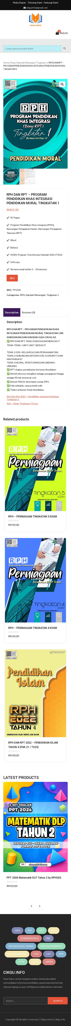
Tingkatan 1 (41, 62)
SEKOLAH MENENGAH (51, 946)
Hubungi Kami (51, 2)
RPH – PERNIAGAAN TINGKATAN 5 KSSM (32, 516)
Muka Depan (19, 2)
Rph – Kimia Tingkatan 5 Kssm (22, 403)
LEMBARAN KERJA (30, 938)
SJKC (36, 954)
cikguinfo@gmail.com (37, 7)
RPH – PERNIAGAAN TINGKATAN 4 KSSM (32, 628)
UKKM (35, 961)
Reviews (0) (28, 312)
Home (6, 62)
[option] (35, 837)
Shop (13, 62)
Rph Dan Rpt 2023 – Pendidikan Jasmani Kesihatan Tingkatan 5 (33, 398)
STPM (21, 961)
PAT (30, 930)
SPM (61, 954)
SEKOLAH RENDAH (17, 954)
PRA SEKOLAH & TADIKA (21, 946)
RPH (22, 295)
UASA (17, 930)
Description (12, 312)
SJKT (48, 954)
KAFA (53, 930)
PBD (48, 938)
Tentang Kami (35, 2)
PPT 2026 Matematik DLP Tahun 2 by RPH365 (34, 877)
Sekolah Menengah (26, 62)
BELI (12, 278)
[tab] (11, 312)
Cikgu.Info (45, 1019)
